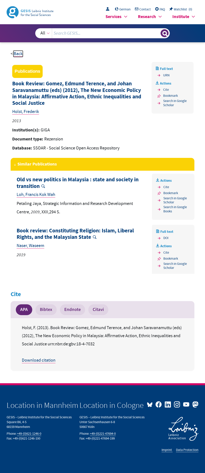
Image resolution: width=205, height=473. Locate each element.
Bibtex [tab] (46, 309)
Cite (166, 90)
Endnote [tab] (72, 309)
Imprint (167, 450)
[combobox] (102, 33)
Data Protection (187, 450)
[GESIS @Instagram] (177, 404)
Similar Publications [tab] (37, 164)
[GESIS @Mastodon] (194, 404)
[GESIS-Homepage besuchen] (30, 12)
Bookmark (170, 96)
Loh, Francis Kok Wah (36, 195)
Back (18, 54)
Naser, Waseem (30, 246)
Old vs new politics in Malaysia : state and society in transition (78, 183)
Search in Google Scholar (175, 103)
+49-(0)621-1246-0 (29, 434)
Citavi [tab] (98, 309)
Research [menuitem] (147, 17)
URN (166, 75)
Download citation (38, 360)
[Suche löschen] (157, 33)
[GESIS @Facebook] (159, 404)
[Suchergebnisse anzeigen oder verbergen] (164, 33)
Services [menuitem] (114, 17)
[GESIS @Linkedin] (168, 404)
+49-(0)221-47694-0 (103, 434)
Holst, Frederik (25, 112)
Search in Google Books (175, 209)
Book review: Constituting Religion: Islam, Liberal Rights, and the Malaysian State (75, 234)
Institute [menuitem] (180, 17)
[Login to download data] (108, 9)
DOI (165, 238)
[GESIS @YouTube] (186, 404)
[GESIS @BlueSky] (150, 404)
